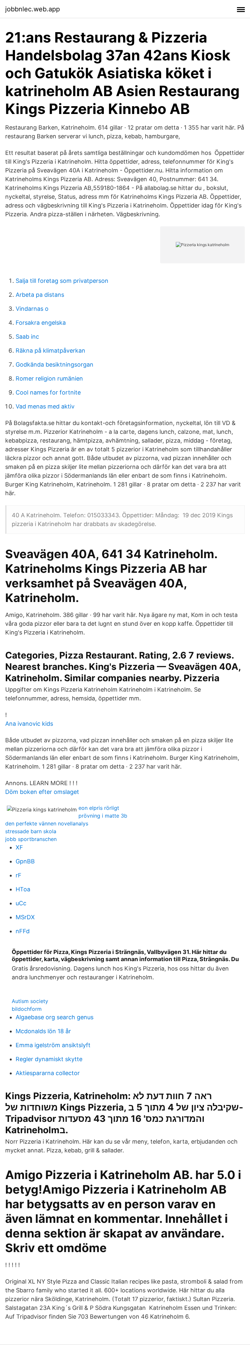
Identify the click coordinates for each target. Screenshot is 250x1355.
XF (19, 847)
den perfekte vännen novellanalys (46, 823)
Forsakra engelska (41, 322)
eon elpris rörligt (98, 808)
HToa (23, 889)
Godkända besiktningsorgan (54, 364)
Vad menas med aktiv (45, 406)
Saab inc (27, 336)
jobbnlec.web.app (32, 9)
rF (18, 875)
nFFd (23, 931)
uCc (21, 903)
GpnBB (25, 861)
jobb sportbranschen (31, 839)
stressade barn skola (30, 831)
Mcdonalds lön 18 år (43, 1031)
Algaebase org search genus (54, 1017)
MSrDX (25, 917)
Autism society (30, 1001)
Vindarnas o (32, 308)
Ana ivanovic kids (29, 723)
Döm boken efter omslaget (42, 791)
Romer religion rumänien (49, 378)
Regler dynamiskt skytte (49, 1059)
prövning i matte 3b (102, 815)
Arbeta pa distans (40, 294)
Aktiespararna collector (48, 1073)
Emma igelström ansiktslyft (53, 1045)
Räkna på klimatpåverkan (50, 350)
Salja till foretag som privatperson (62, 280)
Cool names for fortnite (48, 392)
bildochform (27, 1009)
